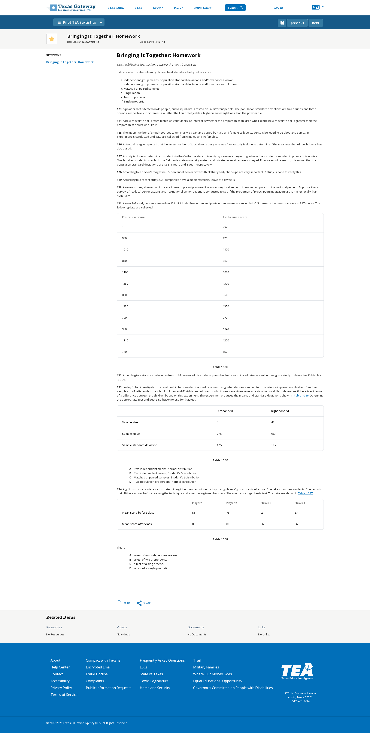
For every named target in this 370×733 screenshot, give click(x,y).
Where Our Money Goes (212, 674)
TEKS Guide (116, 7)
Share (147, 603)
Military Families (206, 667)
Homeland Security (155, 687)
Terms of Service (64, 694)
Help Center (60, 667)
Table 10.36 (301, 395)
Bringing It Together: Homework (70, 62)
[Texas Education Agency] (297, 671)
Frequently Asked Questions (162, 660)
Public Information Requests (108, 687)
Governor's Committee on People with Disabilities (233, 687)
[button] (318, 8)
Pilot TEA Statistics (79, 22)
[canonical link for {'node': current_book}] (282, 23)
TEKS (138, 7)
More (177, 7)
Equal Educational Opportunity (217, 681)
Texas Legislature (154, 681)
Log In (278, 7)
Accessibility (60, 681)
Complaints (95, 681)
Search (233, 7)
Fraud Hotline (97, 674)
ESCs (144, 667)
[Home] (71, 8)
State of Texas (151, 674)
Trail (197, 660)
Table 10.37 (305, 493)
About (157, 7)
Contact (57, 674)
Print (127, 603)
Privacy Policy (61, 687)
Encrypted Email (98, 667)
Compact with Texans (103, 660)
